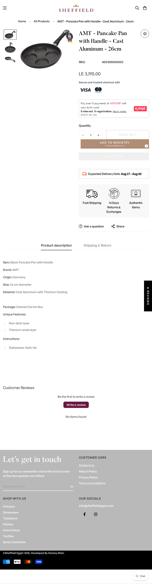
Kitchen (8, 524)
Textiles (8, 536)
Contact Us (86, 465)
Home (22, 21)
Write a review (76, 405)
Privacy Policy (88, 477)
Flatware (9, 506)
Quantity (85, 125)
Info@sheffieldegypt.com (96, 506)
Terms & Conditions (92, 483)
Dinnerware (11, 512)
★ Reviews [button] (148, 296)
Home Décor (11, 530)
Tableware (10, 518)
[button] (145, 8)
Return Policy (88, 471)
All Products (42, 21)
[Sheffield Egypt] (76, 8)
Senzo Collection (14, 542)
